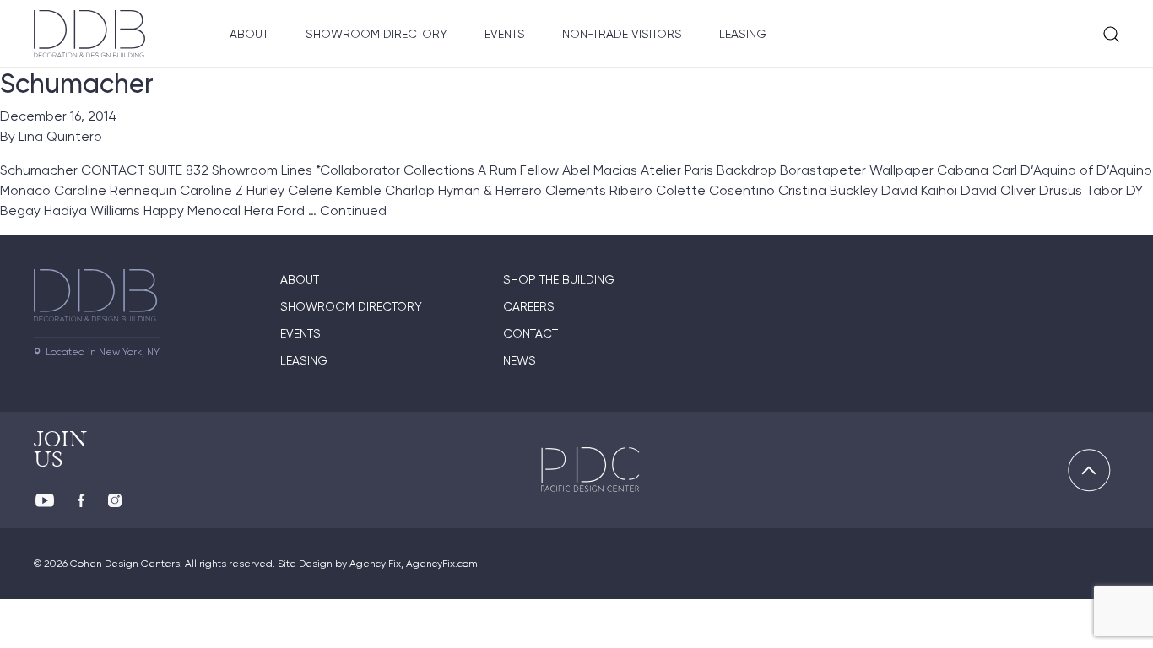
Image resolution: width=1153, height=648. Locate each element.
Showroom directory (351, 306)
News (519, 360)
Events (504, 33)
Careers (529, 306)
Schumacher (77, 84)
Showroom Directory (376, 33)
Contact (530, 333)
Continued (353, 210)
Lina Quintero (60, 136)
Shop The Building (558, 279)
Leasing (742, 33)
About (249, 33)
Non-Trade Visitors (622, 33)
